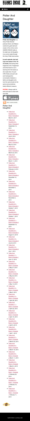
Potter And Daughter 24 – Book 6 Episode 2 (14, 194)
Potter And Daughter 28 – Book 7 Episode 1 (14, 157)
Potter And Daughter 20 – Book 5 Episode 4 (14, 231)
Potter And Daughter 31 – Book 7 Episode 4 (14, 132)
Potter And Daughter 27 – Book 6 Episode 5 (14, 165)
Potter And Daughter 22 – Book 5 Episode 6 (14, 212)
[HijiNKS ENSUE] (15, 2)
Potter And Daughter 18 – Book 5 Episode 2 (14, 247)
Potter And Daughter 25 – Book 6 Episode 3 (14, 183)
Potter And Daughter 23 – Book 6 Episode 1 (14, 204)
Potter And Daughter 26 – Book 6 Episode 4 (14, 173)
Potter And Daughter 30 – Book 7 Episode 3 (14, 140)
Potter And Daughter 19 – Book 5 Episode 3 (14, 239)
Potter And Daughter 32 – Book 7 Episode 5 (14, 122)
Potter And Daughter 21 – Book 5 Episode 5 (14, 220)
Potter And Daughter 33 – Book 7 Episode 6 (14, 114)
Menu (6, 9)
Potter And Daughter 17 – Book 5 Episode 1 (14, 255)
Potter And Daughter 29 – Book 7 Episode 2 (14, 149)
